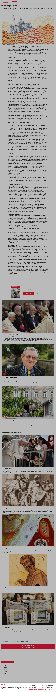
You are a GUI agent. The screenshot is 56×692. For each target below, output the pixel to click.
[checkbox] (30, 685)
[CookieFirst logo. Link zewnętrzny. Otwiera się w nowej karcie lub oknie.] (3, 684)
